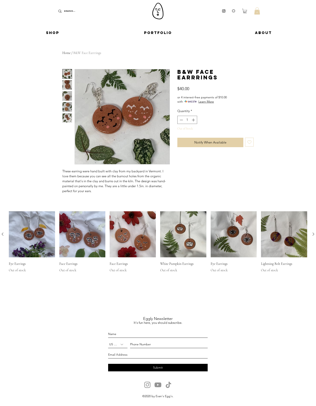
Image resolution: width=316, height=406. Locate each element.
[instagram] (224, 11)
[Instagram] (147, 385)
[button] (245, 11)
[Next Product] (313, 234)
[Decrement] (181, 120)
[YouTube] (158, 385)
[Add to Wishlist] (249, 142)
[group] (158, 242)
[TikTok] (168, 385)
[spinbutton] (187, 120)
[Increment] (194, 120)
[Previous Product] (2, 234)
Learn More (206, 101)
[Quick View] (32, 234)
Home (66, 53)
